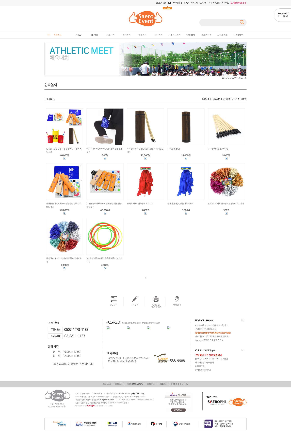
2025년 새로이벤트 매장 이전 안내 (209, 340)
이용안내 (151, 384)
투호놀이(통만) (173, 148)
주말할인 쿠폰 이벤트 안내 (206, 329)
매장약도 (225, 3)
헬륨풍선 (142, 35)
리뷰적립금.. (200, 366)
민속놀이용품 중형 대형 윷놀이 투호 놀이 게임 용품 (64, 150)
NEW (78, 35)
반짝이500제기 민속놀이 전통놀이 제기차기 (226, 203)
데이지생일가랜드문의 (204, 362)
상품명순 (217, 99)
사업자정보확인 (138, 393)
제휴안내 (163, 384)
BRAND (94, 35)
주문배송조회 (214, 3)
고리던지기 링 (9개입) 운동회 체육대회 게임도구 (104, 260)
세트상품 (110, 35)
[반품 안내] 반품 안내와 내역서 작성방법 (211, 359)
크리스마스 (222, 35)
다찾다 (282, 15)
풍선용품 (126, 35)
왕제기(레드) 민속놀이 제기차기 (140, 203)
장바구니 (194, 3)
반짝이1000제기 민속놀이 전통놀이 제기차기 (64, 260)
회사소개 (107, 384)
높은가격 (235, 99)
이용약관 (119, 384)
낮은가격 (226, 99)
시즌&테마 (238, 35)
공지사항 (209, 320)
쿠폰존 (186, 3)
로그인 (159, 3)
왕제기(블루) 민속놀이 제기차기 (180, 203)
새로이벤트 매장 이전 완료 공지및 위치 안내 (213, 336)
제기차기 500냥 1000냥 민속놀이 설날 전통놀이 (104, 150)
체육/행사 (190, 35)
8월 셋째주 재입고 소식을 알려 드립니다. (211, 325)
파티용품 (158, 35)
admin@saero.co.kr (105, 399)
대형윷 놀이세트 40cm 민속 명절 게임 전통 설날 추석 (104, 205)
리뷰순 (244, 99)
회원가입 (167, 3)
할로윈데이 (206, 35)
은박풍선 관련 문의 (203, 370)
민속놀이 (243, 78)
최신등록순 (206, 99)
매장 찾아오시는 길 (179, 384)
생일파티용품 (174, 35)
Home (225, 78)
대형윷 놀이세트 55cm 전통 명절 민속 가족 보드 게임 (63, 205)
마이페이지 (177, 3)
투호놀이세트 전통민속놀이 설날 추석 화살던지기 (145, 150)
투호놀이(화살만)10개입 (218, 148)
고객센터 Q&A (209, 350)
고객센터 (203, 3)
